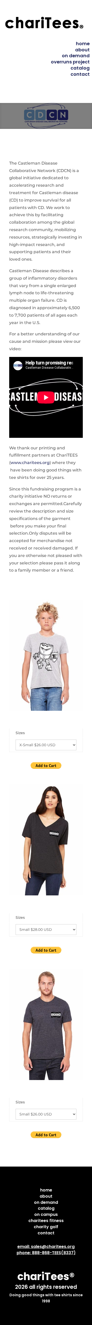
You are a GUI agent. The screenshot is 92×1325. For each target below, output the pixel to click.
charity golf (46, 1227)
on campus (46, 1214)
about (82, 49)
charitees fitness (46, 1221)
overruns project (70, 62)
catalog (80, 68)
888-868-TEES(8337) (54, 1253)
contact (80, 74)
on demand (76, 55)
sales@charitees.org (53, 1247)
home (83, 43)
